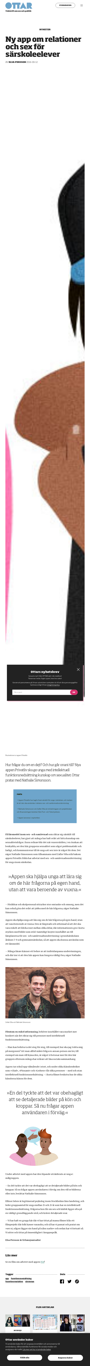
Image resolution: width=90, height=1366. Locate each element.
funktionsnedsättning (21, 1279)
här (42, 1262)
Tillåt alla (24, 1358)
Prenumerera (65, 5)
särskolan (29, 1282)
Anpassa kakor (65, 1358)
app (7, 1279)
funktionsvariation (14, 1282)
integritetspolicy (53, 685)
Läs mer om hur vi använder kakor (37, 1350)
